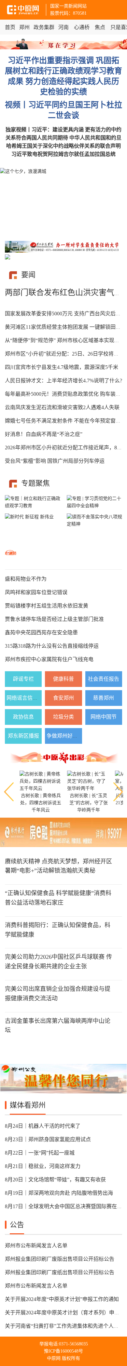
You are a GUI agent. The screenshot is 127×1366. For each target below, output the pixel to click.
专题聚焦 (35, 483)
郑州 (24, 27)
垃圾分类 (63, 717)
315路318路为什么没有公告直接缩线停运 (52, 646)
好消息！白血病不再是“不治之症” (43, 434)
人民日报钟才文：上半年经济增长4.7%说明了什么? (63, 380)
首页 (10, 27)
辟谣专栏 (23, 679)
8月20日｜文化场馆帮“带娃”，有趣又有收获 (55, 1179)
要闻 (28, 275)
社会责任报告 (103, 679)
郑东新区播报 (23, 736)
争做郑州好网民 (65, 736)
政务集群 (44, 27)
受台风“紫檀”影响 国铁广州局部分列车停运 (55, 461)
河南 (63, 27)
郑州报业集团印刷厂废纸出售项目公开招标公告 (59, 1272)
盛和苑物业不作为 (26, 579)
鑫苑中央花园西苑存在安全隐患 (41, 632)
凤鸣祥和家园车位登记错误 (36, 592)
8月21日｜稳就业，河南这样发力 (42, 1166)
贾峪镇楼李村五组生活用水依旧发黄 (46, 605)
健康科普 (63, 679)
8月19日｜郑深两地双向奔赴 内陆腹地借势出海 (59, 1193)
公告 (17, 1225)
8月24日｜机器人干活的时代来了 (42, 1126)
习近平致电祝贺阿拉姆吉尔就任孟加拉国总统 (63, 154)
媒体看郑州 (28, 1105)
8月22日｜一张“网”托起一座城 (40, 1153)
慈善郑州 (103, 698)
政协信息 (23, 717)
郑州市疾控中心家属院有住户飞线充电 (49, 659)
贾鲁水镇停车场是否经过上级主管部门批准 (54, 619)
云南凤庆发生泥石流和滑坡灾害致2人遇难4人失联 (62, 407)
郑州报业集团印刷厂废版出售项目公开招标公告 (59, 1259)
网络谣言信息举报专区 (33, 698)
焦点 (100, 27)
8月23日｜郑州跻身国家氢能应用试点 (48, 1139)
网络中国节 (104, 717)
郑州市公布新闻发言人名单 (36, 1245)
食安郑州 (63, 698)
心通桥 (82, 27)
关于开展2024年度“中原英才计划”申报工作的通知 (62, 1299)
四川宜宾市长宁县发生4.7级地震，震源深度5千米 (61, 367)
